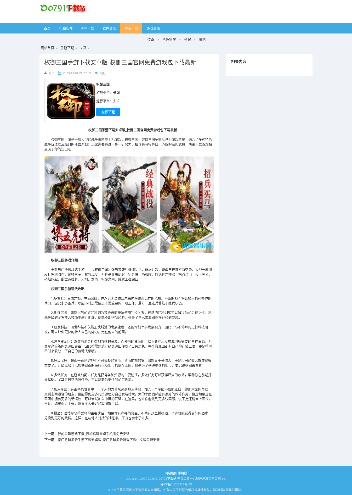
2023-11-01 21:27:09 (77, 73)
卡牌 (187, 39)
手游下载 (131, 28)
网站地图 (171, 473)
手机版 (182, 473)
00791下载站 (167, 478)
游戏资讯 (153, 28)
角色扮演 (169, 39)
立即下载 (108, 112)
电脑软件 (66, 28)
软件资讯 (109, 28)
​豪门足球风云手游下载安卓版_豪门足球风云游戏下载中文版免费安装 (109, 439)
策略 (202, 39)
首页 (47, 28)
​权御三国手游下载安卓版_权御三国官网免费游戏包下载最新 (120, 62)
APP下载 (87, 28)
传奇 (151, 39)
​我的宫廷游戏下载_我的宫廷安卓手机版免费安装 (94, 433)
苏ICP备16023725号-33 (176, 484)
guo (51, 73)
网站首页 (47, 47)
